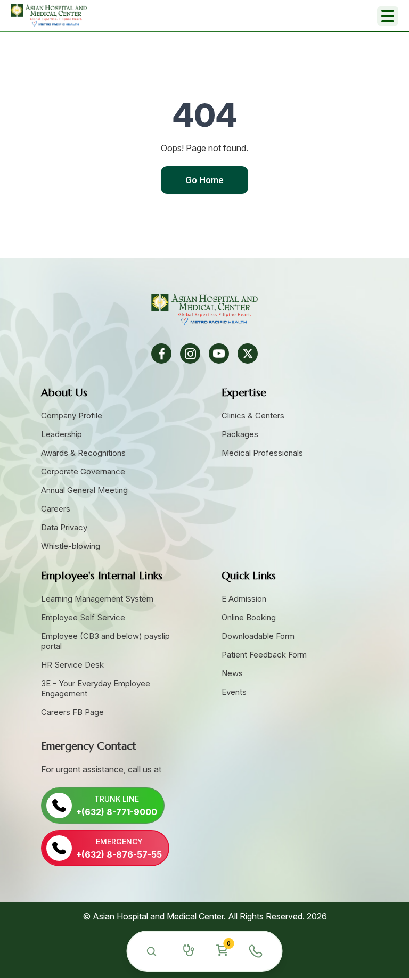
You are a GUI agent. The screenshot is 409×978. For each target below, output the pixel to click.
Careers (55, 509)
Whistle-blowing (70, 546)
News (232, 673)
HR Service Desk (72, 665)
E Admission (244, 599)
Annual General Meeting (84, 490)
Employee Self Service (83, 617)
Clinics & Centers (253, 415)
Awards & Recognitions (83, 453)
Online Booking (249, 617)
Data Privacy (64, 527)
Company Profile (71, 415)
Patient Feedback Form (264, 655)
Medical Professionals (262, 453)
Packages (240, 434)
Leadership (61, 434)
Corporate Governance (83, 471)
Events (234, 692)
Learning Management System (97, 599)
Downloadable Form (258, 636)
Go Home (204, 180)
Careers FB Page (72, 712)
